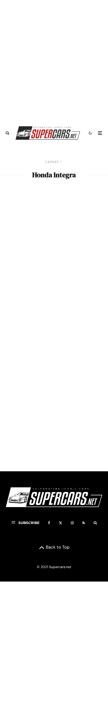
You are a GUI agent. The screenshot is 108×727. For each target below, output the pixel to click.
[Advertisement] (54, 60)
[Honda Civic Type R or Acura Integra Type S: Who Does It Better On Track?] (54, 232)
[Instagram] (72, 523)
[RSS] (83, 523)
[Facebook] (49, 523)
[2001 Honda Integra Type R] (54, 416)
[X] (60, 523)
